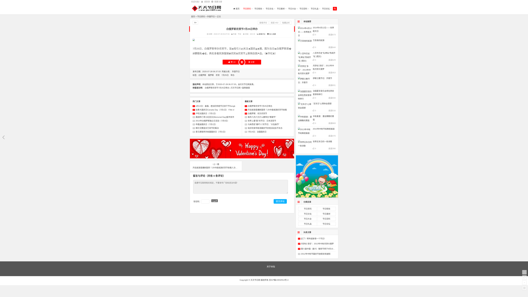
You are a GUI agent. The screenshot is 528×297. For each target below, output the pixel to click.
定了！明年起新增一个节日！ (313, 238)
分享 (253, 62)
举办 (232, 75)
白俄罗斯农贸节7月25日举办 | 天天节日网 (223, 88)
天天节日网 (245, 84)
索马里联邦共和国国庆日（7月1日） (211, 132)
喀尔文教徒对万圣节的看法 (207, 128)
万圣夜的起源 (318, 40)
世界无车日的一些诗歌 (322, 141)
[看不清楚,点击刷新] (214, 200)
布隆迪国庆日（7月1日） (206, 124)
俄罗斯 (211, 75)
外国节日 (211, 16)
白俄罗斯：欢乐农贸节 (257, 113)
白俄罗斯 (202, 75)
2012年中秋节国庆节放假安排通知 (315, 254)
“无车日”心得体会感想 (322, 103)
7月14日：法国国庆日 (257, 132)
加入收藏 (272, 34)
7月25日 (225, 75)
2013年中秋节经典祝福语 (324, 129)
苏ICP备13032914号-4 (278, 280)
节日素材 (281, 9)
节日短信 (258, 9)
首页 (237, 9)
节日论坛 (326, 9)
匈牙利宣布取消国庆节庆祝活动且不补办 (265, 128)
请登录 (207, 2)
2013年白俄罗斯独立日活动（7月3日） (212, 121)
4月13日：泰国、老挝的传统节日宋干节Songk (215, 106)
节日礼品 (314, 9)
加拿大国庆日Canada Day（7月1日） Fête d (215, 110)
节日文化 (269, 9)
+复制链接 (245, 88)
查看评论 (261, 34)
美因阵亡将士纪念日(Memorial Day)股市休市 (215, 117)
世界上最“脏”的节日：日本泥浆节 (262, 121)
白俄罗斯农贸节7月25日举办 (260, 106)
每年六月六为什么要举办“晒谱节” (262, 117)
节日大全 (292, 9)
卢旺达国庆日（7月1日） (206, 113)
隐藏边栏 (286, 23)
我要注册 (218, 2)
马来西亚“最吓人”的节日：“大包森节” (263, 124)
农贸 (218, 75)
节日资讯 (247, 9)
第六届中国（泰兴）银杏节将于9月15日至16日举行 (323, 249)
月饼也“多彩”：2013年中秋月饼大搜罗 (317, 244)
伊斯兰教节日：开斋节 (322, 78)
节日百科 (303, 9)
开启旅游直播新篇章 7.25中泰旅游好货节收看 (267, 110)
